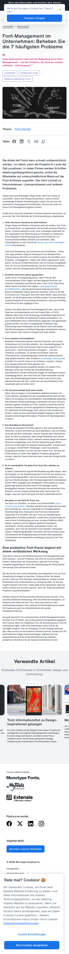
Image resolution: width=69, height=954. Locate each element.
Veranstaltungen (15, 873)
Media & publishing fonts (17, 79)
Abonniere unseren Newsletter (25, 849)
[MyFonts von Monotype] (20, 787)
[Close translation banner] (60, 9)
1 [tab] (27, 683)
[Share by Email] (36, 141)
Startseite (8, 26)
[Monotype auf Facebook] (9, 824)
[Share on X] (29, 141)
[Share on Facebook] (14, 141)
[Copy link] (43, 141)
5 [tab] (41, 683)
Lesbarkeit (9, 73)
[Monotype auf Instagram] (41, 824)
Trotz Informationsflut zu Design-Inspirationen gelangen (32, 722)
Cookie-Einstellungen (32, 934)
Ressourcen (23, 26)
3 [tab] (34, 683)
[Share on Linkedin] (21, 141)
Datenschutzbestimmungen (21, 923)
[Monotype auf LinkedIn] (30, 824)
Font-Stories (22, 129)
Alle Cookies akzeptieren (32, 945)
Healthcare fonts (29, 73)
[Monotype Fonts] (20, 779)
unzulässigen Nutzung (50, 358)
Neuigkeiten (13, 868)
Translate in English (34, 18)
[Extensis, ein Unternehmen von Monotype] (20, 799)
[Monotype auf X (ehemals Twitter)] (20, 824)
